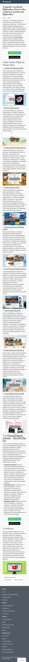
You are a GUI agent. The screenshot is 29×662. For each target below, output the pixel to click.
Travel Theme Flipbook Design (15, 269)
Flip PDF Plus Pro (14, 439)
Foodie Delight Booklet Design (15, 148)
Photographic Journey (11, 108)
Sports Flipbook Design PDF (14, 394)
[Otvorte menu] (26, 2)
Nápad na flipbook (18, 579)
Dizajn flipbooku (8, 579)
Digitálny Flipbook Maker (10, 577)
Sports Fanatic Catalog (12, 187)
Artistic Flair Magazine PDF (13, 68)
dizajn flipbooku (18, 37)
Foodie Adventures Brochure (14, 350)
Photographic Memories (12, 310)
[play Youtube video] (14, 567)
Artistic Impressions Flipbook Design (13, 228)
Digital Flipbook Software (13, 437)
